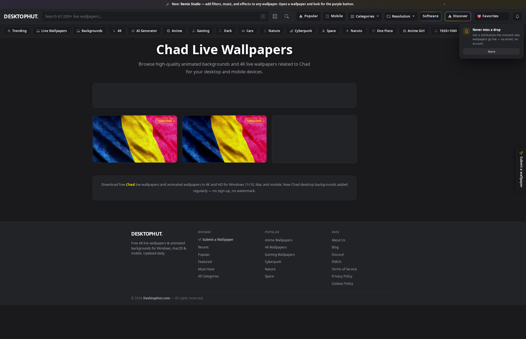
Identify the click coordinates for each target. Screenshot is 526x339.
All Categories (208, 276)
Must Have (206, 269)
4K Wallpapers (276, 247)
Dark (228, 30)
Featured (205, 261)
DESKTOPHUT (146, 233)
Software (430, 16)
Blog (335, 247)
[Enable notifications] (517, 16)
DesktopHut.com (156, 298)
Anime (177, 30)
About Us (338, 240)
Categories (365, 16)
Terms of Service (344, 269)
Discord (338, 254)
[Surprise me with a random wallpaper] (275, 16)
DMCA (336, 261)
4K (120, 30)
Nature (274, 30)
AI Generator (146, 30)
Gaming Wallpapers (280, 254)
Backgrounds (92, 30)
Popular (311, 16)
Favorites (493, 16)
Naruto (356, 30)
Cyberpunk (303, 30)
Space (331, 30)
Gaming (203, 30)
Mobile (337, 16)
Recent (203, 247)
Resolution (401, 16)
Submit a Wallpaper (217, 239)
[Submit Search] (287, 16)
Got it (491, 51)
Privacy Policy (342, 276)
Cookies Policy (342, 283)
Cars (250, 30)
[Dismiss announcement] (445, 4)
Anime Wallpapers (279, 240)
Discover (460, 16)
